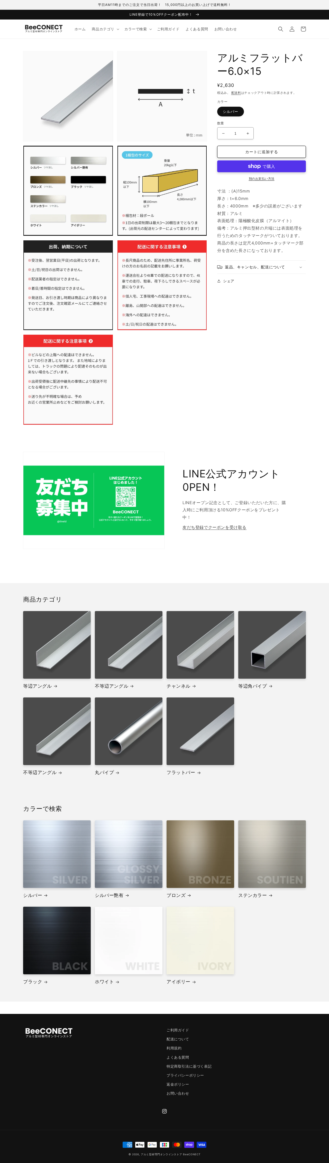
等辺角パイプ (252, 686)
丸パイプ (104, 772)
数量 (220, 123)
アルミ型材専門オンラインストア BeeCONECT (170, 1154)
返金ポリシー (178, 1084)
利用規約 (174, 1048)
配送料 (236, 93)
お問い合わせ (178, 1093)
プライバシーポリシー (185, 1075)
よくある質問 (178, 1057)
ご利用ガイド (178, 1030)
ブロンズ (176, 895)
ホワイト (104, 981)
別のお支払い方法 (262, 178)
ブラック (32, 981)
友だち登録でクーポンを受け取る (214, 527)
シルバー (230, 111)
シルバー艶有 (109, 895)
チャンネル (178, 686)
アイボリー (178, 981)
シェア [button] (228, 281)
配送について (178, 1039)
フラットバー (181, 772)
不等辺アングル (111, 686)
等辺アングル (37, 686)
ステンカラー (252, 895)
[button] (105, 29)
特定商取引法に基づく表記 (189, 1066)
